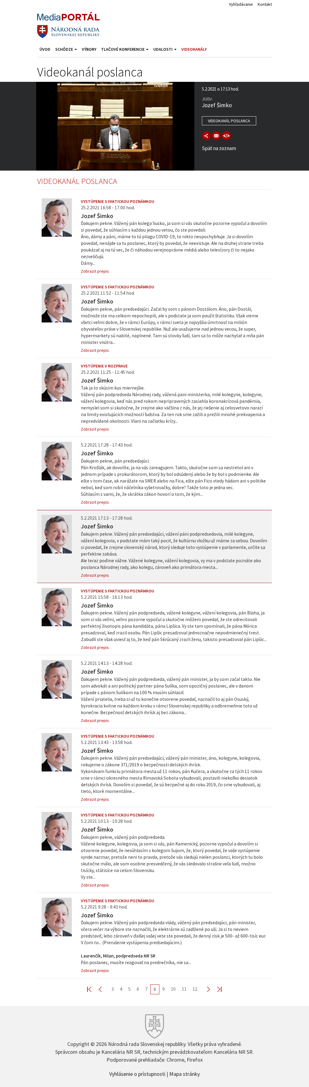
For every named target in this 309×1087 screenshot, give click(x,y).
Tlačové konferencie (123, 49)
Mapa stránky (184, 1073)
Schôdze (64, 49)
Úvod (45, 49)
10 (173, 989)
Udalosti (163, 49)
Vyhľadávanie (241, 4)
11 (184, 989)
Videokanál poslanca (229, 120)
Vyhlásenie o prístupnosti (137, 1073)
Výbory (89, 49)
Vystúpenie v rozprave (104, 366)
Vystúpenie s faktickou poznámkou (117, 201)
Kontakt (265, 4)
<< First (93, 989)
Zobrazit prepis (95, 271)
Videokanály (194, 49)
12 (195, 989)
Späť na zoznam (219, 148)
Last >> (215, 989)
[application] (115, 126)
